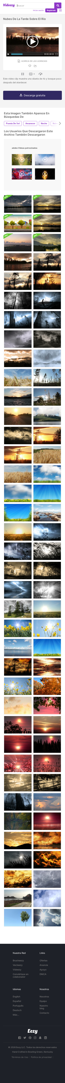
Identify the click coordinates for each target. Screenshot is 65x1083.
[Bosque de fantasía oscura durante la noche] (18, 300)
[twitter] (24, 1037)
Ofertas (43, 960)
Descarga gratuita (34, 95)
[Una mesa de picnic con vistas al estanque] (18, 898)
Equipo (43, 1001)
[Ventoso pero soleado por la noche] (18, 281)
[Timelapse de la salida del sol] (18, 243)
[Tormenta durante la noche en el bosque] (18, 802)
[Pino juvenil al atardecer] (47, 281)
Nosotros (44, 996)
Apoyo (43, 969)
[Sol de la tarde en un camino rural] (18, 416)
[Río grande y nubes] (18, 262)
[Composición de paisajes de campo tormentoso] (47, 783)
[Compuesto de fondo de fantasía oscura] (18, 551)
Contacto (44, 1013)
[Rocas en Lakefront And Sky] (47, 513)
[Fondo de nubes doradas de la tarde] (47, 860)
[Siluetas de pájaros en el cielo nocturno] (18, 705)
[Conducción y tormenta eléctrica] (47, 339)
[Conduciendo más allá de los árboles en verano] (47, 378)
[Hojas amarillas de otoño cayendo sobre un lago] (18, 821)
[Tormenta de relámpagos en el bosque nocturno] (47, 320)
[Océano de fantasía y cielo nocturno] (47, 667)
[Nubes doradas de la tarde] (18, 879)
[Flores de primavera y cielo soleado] (18, 628)
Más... (16, 1014)
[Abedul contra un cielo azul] (18, 918)
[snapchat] (40, 1037)
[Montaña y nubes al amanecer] (18, 358)
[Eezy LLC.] (33, 1031)
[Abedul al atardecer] (18, 455)
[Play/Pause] (8, 54)
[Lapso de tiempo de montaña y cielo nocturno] (18, 840)
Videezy (17, 969)
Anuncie (44, 965)
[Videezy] (9, 5)
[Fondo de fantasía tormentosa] (18, 667)
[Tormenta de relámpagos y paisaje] (18, 783)
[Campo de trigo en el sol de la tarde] (18, 532)
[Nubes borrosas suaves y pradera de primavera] (18, 493)
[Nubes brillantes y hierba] (47, 474)
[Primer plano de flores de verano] (47, 397)
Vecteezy (18, 965)
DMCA (43, 974)
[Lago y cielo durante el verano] (18, 648)
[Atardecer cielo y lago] (18, 397)
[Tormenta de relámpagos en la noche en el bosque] (47, 300)
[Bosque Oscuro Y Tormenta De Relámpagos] (47, 590)
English (16, 996)
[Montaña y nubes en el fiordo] (47, 416)
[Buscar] (57, 5)
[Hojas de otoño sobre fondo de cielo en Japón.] (47, 686)
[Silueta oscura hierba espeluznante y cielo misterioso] (18, 860)
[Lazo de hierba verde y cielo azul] (47, 493)
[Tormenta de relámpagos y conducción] (18, 570)
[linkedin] (45, 1037)
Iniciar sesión (38, 10)
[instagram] (35, 1037)
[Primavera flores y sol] (18, 686)
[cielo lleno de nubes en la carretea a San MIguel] (45, 160)
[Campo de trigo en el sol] (47, 609)
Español (17, 1001)
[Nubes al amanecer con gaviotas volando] (47, 802)
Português (18, 1005)
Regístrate (51, 10)
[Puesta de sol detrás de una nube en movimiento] (47, 204)
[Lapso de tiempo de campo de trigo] (47, 455)
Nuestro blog (44, 1007)
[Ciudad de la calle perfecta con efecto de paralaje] (18, 223)
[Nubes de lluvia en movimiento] (18, 204)
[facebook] (19, 1037)
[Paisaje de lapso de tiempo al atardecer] (47, 705)
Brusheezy (18, 960)
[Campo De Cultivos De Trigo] (18, 474)
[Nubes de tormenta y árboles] (18, 609)
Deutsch (17, 1010)
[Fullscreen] (56, 54)
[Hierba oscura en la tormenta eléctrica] (47, 551)
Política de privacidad (41, 1057)
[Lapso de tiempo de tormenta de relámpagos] (18, 339)
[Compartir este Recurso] (35, 66)
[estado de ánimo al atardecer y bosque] (47, 262)
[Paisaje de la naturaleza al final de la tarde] (47, 435)
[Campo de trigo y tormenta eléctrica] (18, 435)
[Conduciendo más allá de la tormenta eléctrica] (47, 570)
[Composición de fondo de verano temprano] (18, 513)
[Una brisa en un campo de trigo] (18, 378)
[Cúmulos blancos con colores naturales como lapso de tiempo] (47, 898)
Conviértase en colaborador (20, 975)
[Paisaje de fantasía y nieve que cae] (47, 358)
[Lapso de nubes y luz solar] (47, 918)
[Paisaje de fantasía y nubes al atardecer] (47, 840)
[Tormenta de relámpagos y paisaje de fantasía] (47, 532)
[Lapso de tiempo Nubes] (47, 879)
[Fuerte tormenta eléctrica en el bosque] (18, 320)
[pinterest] (30, 1037)
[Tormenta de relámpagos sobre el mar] (18, 590)
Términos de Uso (20, 1057)
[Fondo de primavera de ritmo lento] (47, 648)
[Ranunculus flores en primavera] (47, 628)
